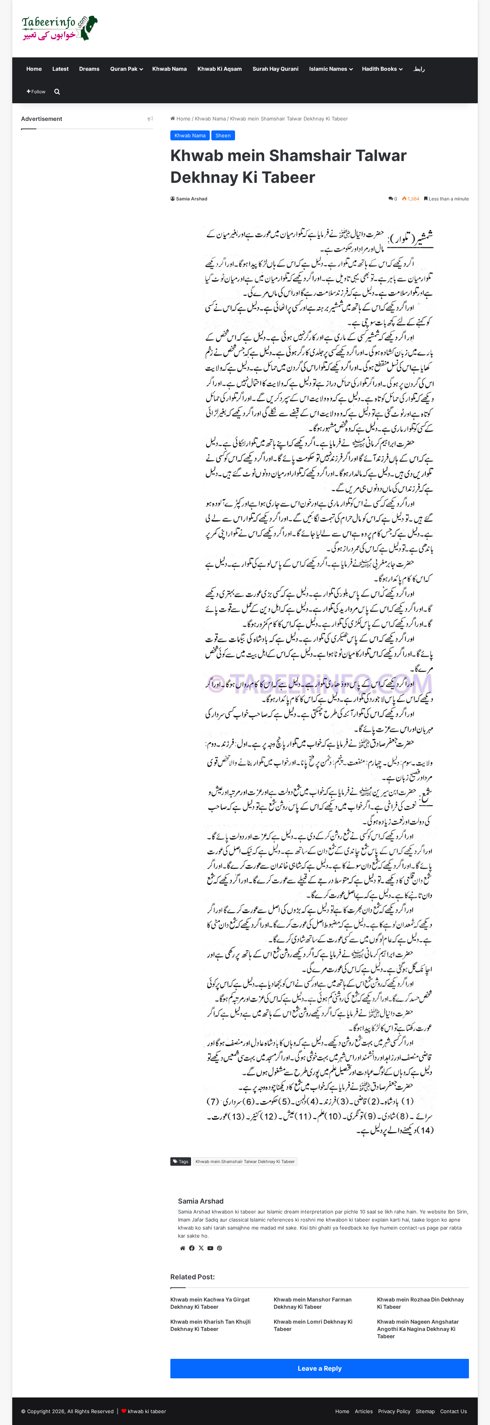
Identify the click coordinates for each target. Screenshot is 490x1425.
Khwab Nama (169, 68)
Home (34, 68)
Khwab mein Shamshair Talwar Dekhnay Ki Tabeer (245, 1161)
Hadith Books (379, 68)
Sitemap (425, 1411)
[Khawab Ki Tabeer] (59, 28)
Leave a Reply (320, 1368)
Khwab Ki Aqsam (220, 68)
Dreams (89, 68)
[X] (201, 1248)
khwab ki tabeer (147, 1411)
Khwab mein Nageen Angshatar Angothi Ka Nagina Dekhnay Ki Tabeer (418, 1328)
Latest (60, 68)
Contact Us (453, 1411)
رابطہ (418, 68)
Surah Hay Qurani (276, 68)
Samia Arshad (191, 199)
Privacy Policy (394, 1411)
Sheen (223, 135)
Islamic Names (328, 68)
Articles (364, 1411)
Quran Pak (123, 68)
